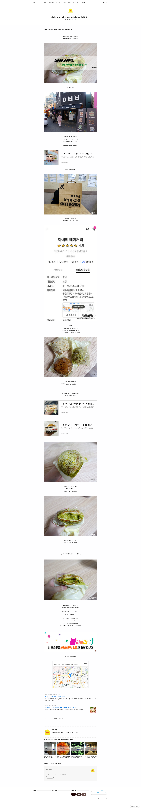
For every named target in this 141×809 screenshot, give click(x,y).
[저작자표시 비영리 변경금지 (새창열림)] (61, 719)
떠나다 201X (59, 2)
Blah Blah (49, 769)
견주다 (83, 2)
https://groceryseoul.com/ (51, 705)
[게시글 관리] (51, 719)
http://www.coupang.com (51, 694)
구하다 (69, 2)
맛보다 (45, 2)
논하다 (78, 2)
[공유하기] (49, 719)
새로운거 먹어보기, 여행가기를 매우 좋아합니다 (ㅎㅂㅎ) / (58, 774)
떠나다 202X (51, 2)
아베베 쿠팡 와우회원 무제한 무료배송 (56, 697)
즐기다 (74, 2)
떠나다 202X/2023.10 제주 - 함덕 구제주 (71, 15)
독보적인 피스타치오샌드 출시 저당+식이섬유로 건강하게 (61, 707)
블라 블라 (67, 19)
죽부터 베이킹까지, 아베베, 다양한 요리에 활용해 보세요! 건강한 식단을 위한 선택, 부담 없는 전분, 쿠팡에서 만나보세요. (70, 699)
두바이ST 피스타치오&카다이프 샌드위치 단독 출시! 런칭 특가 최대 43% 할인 (64, 709)
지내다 (64, 2)
